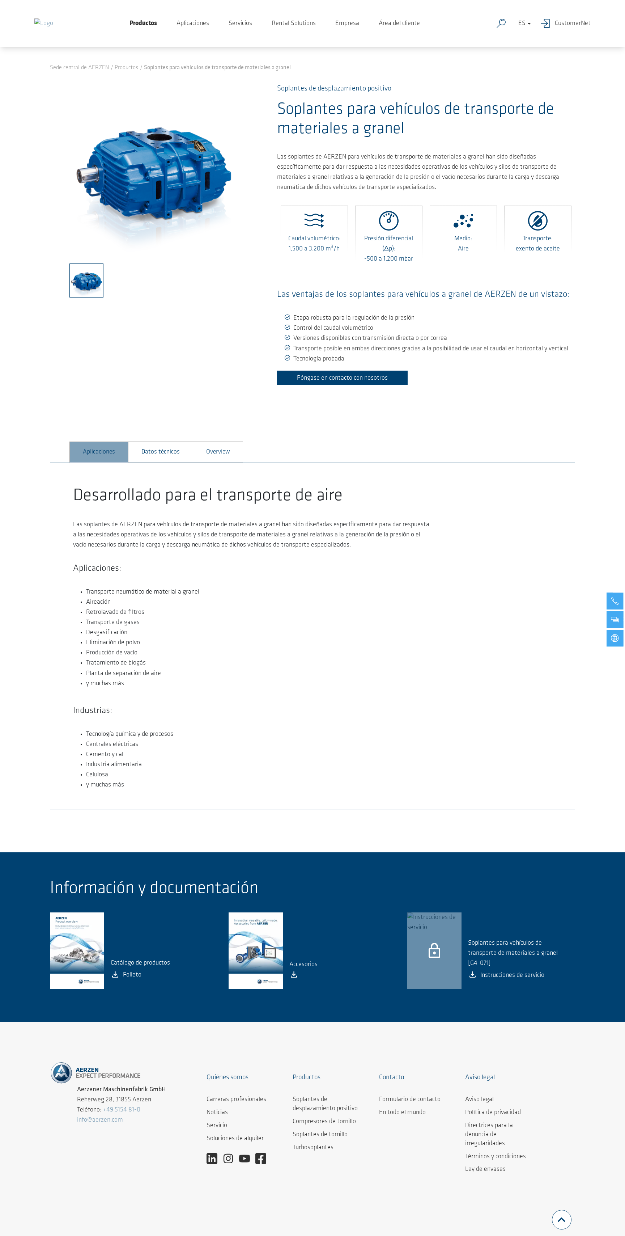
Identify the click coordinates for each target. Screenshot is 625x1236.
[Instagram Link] (231, 1158)
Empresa (347, 23)
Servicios (240, 23)
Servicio (217, 1125)
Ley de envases (485, 1169)
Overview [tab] (218, 452)
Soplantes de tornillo (320, 1134)
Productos (143, 23)
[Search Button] (503, 23)
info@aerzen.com (100, 1120)
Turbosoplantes (313, 1147)
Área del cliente (399, 23)
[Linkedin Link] (215, 1158)
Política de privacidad (493, 1112)
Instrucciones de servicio (512, 975)
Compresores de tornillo (324, 1121)
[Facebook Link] (263, 1158)
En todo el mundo (402, 1112)
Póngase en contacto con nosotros (342, 378)
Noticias (217, 1112)
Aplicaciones (193, 23)
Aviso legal (479, 1099)
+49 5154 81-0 (121, 1110)
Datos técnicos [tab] (160, 452)
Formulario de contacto (410, 1099)
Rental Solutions (294, 23)
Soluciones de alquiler (235, 1138)
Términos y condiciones (495, 1156)
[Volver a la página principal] (43, 23)
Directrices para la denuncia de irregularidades (489, 1134)
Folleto (132, 975)
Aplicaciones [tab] (99, 452)
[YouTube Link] (247, 1158)
